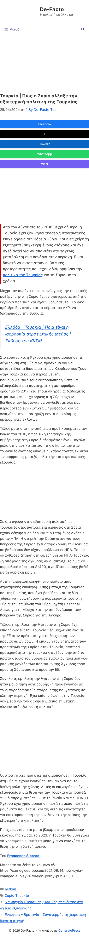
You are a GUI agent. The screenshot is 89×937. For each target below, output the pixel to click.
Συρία (9, 895)
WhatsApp (44, 154)
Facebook (44, 124)
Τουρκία (22, 895)
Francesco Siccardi (24, 856)
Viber (44, 164)
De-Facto (52, 9)
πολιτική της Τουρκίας (23, 275)
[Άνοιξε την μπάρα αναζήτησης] (83, 29)
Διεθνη (10, 889)
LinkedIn (44, 144)
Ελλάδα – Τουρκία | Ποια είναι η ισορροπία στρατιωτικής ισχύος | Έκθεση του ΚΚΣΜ (38, 333)
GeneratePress (69, 930)
